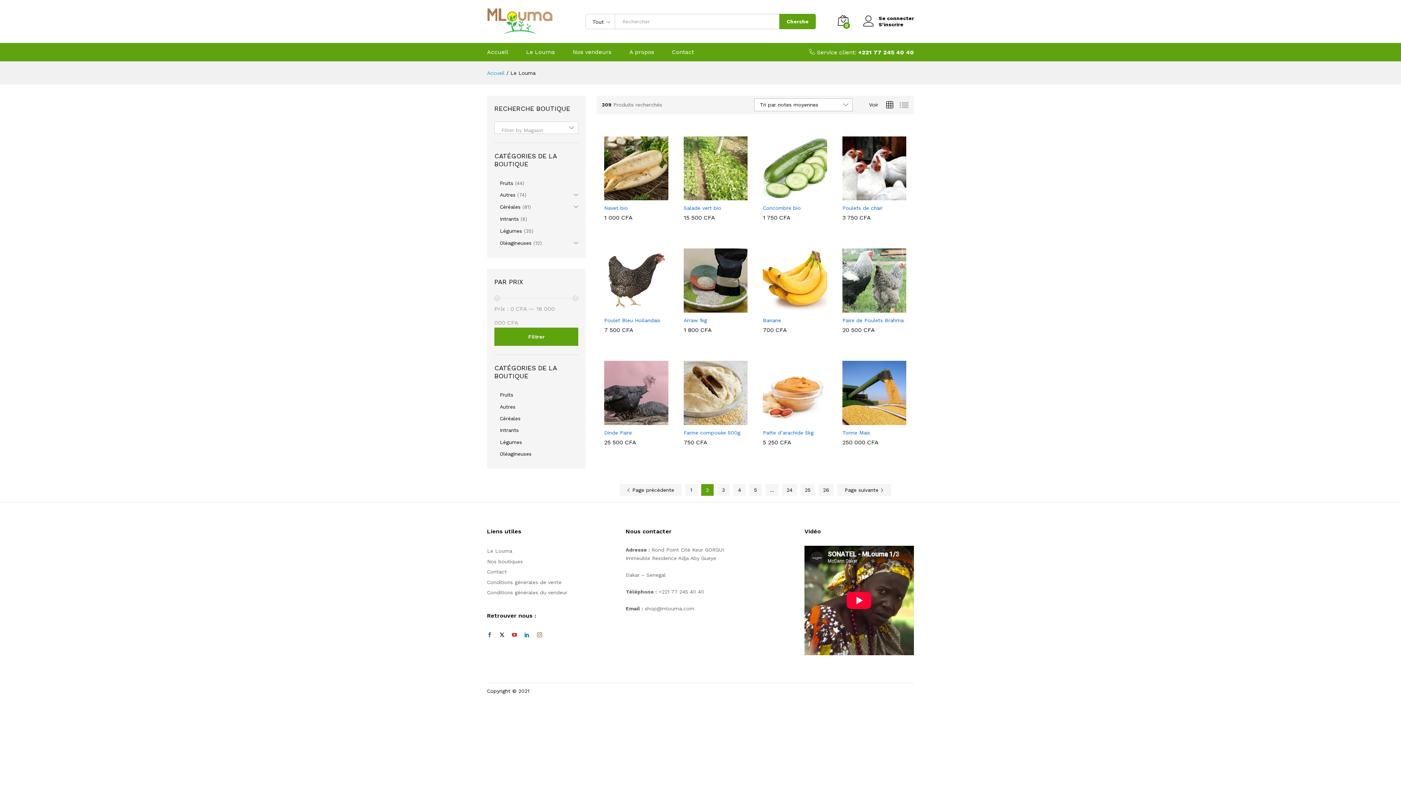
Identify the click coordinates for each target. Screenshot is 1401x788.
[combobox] (536, 127)
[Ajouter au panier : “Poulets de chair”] (866, 196)
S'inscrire (891, 24)
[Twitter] (502, 635)
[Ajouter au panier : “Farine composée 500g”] (707, 420)
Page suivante (862, 490)
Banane (772, 320)
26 (826, 490)
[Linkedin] (527, 635)
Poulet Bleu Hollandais (632, 320)
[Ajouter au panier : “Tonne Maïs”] (866, 420)
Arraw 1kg (695, 320)
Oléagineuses (516, 243)
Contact (683, 52)
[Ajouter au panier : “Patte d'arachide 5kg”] (786, 420)
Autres (508, 195)
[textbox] (536, 130)
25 (808, 490)
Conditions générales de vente (524, 582)
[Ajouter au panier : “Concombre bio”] (786, 196)
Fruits (506, 183)
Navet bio (616, 208)
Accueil (497, 52)
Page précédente (652, 490)
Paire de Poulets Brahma (873, 320)
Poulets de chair (862, 208)
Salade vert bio (702, 208)
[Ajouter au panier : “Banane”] (786, 308)
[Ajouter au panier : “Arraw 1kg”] (707, 308)
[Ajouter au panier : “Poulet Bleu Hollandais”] (628, 308)
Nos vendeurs (592, 52)
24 (789, 490)
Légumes (511, 231)
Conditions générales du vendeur (527, 592)
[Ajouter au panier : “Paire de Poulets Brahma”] (866, 308)
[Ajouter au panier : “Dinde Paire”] (628, 420)
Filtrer (536, 337)
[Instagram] (539, 635)
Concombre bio (782, 208)
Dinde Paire (618, 433)
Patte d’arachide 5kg (788, 433)
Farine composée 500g (712, 433)
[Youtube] (514, 635)
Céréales (510, 207)
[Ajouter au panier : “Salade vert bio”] (707, 196)
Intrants (509, 219)
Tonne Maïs (856, 433)
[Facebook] (489, 635)
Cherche (797, 21)
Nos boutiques (505, 561)
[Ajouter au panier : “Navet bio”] (628, 196)
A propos (641, 52)
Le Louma (540, 52)
